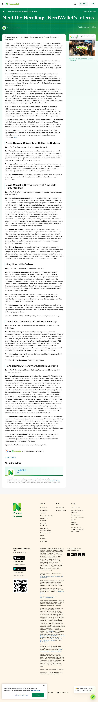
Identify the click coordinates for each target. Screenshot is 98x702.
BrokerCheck (44, 642)
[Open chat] (93, 697)
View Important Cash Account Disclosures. (51, 650)
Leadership (44, 510)
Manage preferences (21, 695)
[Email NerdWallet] (18, 473)
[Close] (95, 686)
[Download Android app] (19, 569)
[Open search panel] (75, 4)
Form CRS (43, 635)
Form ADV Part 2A (52, 635)
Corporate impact (46, 516)
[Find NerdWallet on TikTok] (83, 554)
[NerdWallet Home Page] (12, 4)
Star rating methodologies (45, 529)
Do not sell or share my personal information (77, 529)
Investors (43, 541)
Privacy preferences (75, 523)
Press (42, 535)
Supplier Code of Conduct (77, 511)
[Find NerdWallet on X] (68, 554)
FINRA (49, 631)
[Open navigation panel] (3, 3)
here (15, 137)
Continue (37, 695)
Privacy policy (76, 515)
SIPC (52, 631)
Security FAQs (61, 510)
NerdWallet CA (64, 692)
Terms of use (75, 507)
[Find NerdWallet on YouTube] (72, 554)
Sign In (83, 3)
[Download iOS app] (19, 558)
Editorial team (45, 533)
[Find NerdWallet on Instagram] (75, 554)
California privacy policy (77, 519)
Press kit (43, 538)
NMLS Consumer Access (47, 576)
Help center (60, 507)
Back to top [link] (11, 457)
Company (43, 507)
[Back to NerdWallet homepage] (3, 11)
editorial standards (54, 481)
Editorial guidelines (43, 524)
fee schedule (51, 640)
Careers (43, 513)
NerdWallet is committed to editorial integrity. (81, 59)
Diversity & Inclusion (44, 519)
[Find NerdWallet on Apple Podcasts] (79, 554)
